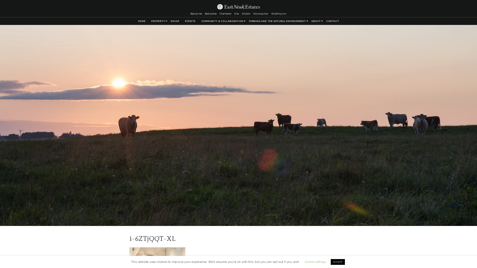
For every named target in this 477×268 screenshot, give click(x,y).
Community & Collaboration (222, 21)
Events (190, 21)
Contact (332, 21)
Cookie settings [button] (315, 262)
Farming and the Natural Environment (277, 21)
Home (142, 21)
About (315, 21)
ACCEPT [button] (338, 262)
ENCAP (175, 21)
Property (158, 21)
